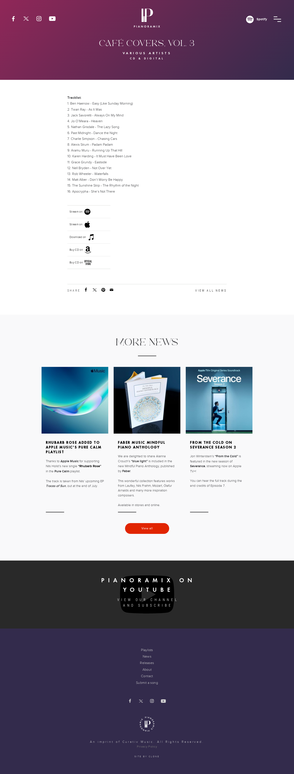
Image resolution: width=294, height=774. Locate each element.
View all (147, 528)
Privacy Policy (147, 746)
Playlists (147, 650)
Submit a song (147, 683)
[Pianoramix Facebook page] (13, 18)
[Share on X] (95, 289)
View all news (211, 290)
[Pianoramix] (147, 20)
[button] (277, 19)
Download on (78, 237)
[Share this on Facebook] (86, 289)
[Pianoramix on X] (26, 18)
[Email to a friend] (112, 289)
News (147, 656)
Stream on (76, 211)
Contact (147, 676)
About (147, 669)
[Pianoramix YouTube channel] (52, 18)
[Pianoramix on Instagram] (39, 18)
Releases (147, 663)
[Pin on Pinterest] (103, 289)
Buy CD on (76, 250)
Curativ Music (138, 742)
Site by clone (147, 756)
